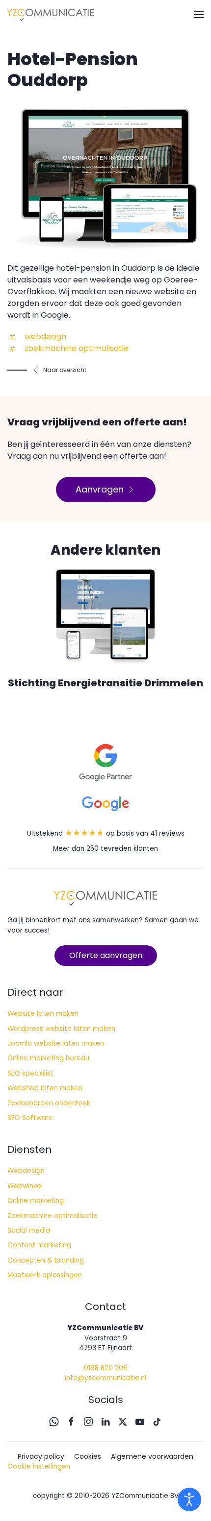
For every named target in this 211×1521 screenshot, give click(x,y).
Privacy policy (41, 1456)
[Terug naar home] (50, 14)
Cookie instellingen (38, 1466)
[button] (199, 14)
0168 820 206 (106, 1368)
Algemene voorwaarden (152, 1456)
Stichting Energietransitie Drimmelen (105, 683)
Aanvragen (100, 489)
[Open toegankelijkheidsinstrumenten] (189, 1499)
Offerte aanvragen (105, 955)
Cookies (87, 1456)
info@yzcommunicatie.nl (105, 1377)
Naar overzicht (64, 370)
